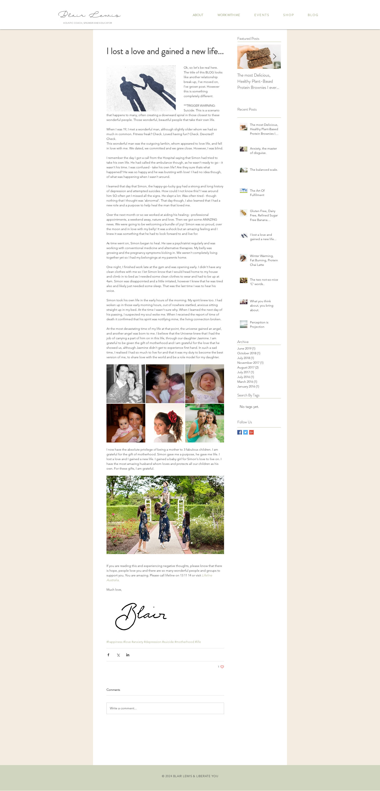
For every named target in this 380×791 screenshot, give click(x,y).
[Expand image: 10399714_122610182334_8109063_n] (165, 383)
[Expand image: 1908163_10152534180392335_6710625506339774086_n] (204, 423)
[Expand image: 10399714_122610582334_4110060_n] (204, 383)
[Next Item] (274, 57)
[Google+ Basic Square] (251, 432)
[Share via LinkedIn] (128, 655)
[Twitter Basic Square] (245, 432)
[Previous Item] (243, 57)
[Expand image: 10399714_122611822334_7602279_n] (125, 423)
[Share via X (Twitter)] (118, 655)
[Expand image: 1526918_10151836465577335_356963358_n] (165, 423)
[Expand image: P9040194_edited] (125, 383)
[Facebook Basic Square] (239, 432)
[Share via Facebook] (108, 655)
